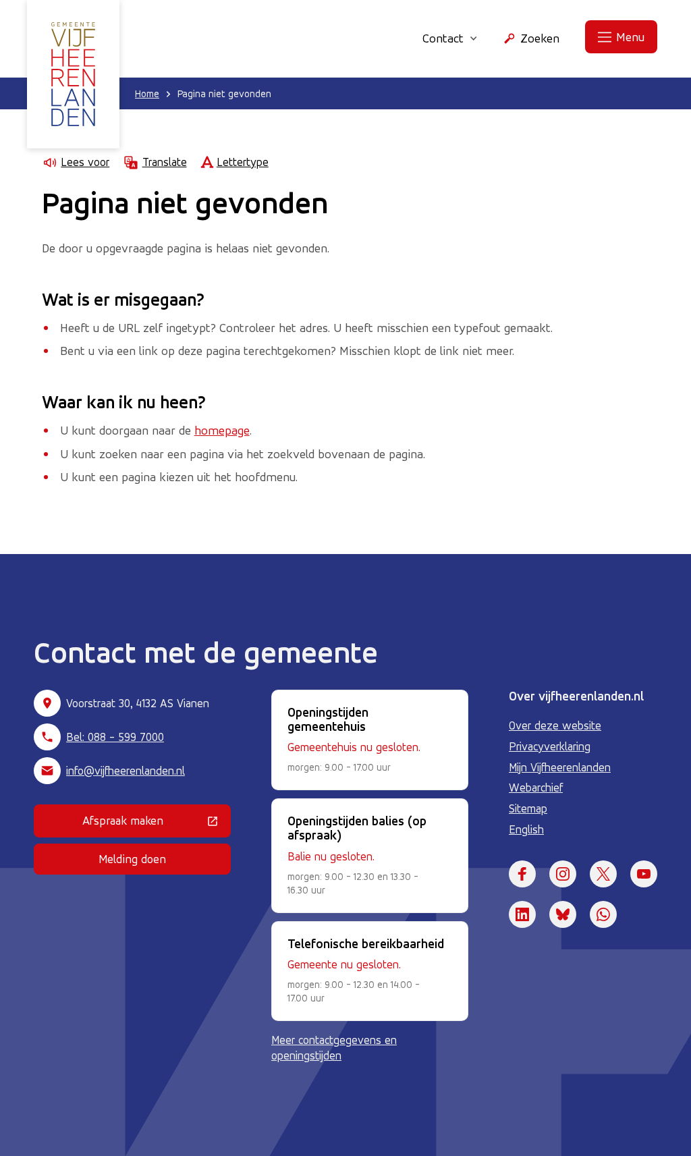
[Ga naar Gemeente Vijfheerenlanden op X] (603, 873)
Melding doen (132, 859)
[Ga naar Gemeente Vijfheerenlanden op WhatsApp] (603, 914)
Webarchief (536, 787)
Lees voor (85, 162)
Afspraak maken (156, 823)
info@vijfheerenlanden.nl (125, 770)
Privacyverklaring (549, 746)
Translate (164, 162)
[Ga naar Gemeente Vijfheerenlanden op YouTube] (643, 873)
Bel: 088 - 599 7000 (115, 737)
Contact (443, 37)
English (526, 829)
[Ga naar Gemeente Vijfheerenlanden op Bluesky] (562, 914)
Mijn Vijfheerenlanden (560, 767)
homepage (222, 429)
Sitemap (528, 808)
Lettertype (243, 162)
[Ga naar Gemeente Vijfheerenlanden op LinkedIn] (522, 914)
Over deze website (555, 725)
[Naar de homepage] (73, 74)
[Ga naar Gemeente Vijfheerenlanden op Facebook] (522, 873)
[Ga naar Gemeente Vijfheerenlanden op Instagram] (562, 873)
